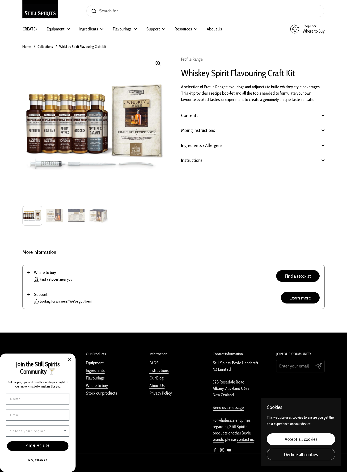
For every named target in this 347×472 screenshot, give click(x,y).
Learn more (300, 298)
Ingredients (95, 370)
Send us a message (228, 407)
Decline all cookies (301, 454)
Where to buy (97, 385)
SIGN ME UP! (37, 446)
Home (26, 46)
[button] (253, 115)
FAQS (154, 363)
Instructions (159, 370)
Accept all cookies (301, 439)
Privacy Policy (160, 393)
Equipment (95, 363)
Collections (45, 46)
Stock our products (101, 393)
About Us (157, 385)
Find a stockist (298, 276)
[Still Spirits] (40, 11)
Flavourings (95, 378)
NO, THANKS (37, 460)
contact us (245, 439)
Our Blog (156, 378)
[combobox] (36, 431)
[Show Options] (65, 431)
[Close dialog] (69, 359)
